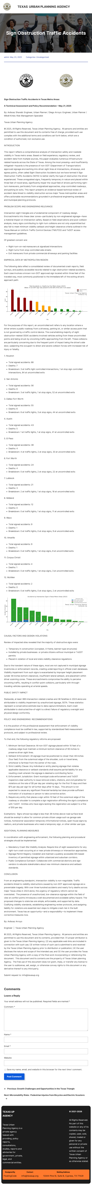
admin (6, 57)
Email (7, 1046)
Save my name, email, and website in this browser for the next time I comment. (44, 1069)
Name (7, 1034)
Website (8, 1058)
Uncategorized (42, 57)
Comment (9, 1007)
